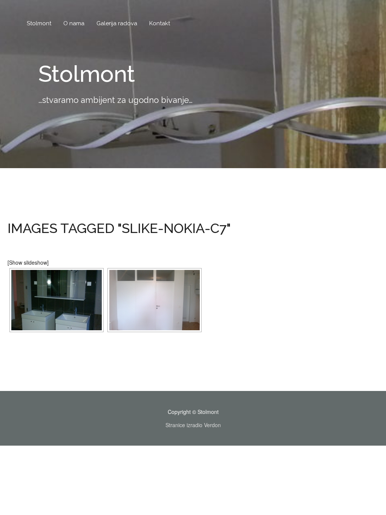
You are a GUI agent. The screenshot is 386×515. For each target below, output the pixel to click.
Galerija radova (116, 23)
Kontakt (159, 23)
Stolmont (39, 23)
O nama (73, 23)
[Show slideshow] (28, 262)
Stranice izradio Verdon (193, 425)
